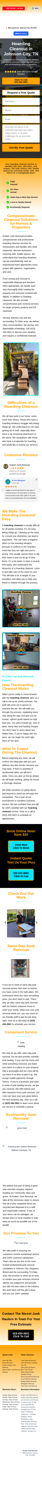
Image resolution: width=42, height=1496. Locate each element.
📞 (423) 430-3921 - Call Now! (13, 8)
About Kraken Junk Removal (11, 1370)
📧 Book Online (21, 33)
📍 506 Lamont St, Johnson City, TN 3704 (21, 28)
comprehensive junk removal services (21, 304)
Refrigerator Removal (27, 1384)
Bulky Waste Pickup (27, 1372)
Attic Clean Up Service (28, 1367)
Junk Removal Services (28, 1360)
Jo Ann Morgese (18, 480)
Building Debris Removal (28, 1381)
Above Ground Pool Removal (30, 1377)
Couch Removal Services (29, 1379)
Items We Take (7, 1360)
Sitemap (5, 1372)
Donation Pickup (26, 1374)
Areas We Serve (7, 1363)
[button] (5, 922)
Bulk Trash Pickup (27, 1370)
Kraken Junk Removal (19, 465)
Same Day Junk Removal (29, 1386)
